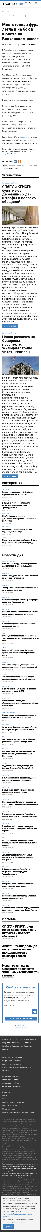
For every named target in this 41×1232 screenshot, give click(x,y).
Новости (5, 662)
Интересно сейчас (9, 183)
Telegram (6, 153)
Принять (8, 1226)
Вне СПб (5, 12)
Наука (4, 633)
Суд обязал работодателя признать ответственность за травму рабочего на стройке (19, 828)
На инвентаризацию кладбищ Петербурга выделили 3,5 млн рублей (20, 600)
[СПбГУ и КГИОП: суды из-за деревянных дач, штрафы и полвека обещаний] (20, 215)
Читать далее (10, 326)
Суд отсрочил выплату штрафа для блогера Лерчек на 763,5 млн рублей (17, 767)
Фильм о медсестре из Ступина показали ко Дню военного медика (20, 576)
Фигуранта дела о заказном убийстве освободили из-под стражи (18, 885)
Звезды (4, 538)
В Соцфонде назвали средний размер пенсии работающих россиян (18, 791)
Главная (5, 16)
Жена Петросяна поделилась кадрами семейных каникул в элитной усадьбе (18, 678)
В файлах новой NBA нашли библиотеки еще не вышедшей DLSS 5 (19, 690)
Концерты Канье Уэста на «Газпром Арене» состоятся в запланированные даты (18, 652)
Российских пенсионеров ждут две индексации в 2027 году (17, 530)
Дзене (14, 153)
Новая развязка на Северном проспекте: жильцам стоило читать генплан (18, 344)
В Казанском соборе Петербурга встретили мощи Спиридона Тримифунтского (16, 505)
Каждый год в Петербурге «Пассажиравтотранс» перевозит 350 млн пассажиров (20, 703)
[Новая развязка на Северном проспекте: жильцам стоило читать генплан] (20, 365)
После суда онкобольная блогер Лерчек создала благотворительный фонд (19, 541)
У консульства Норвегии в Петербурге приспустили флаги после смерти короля (19, 815)
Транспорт (5, 514)
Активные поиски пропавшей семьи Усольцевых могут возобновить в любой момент (19, 842)
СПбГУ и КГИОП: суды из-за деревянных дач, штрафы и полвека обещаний (19, 194)
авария (12, 166)
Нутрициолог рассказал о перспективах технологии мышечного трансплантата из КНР (20, 638)
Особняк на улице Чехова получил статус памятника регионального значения (20, 613)
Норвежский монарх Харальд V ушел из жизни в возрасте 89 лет (19, 897)
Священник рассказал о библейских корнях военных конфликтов (17, 493)
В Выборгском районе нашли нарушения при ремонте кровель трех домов (19, 779)
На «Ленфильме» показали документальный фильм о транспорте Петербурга (18, 518)
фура (17, 168)
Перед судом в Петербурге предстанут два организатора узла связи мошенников (20, 803)
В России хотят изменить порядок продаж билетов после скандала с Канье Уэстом (20, 909)
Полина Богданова (28, 45)
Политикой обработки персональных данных (18, 1215)
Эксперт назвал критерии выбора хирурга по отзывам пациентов (20, 588)
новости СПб (8, 168)
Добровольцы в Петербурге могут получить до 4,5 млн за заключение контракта (17, 857)
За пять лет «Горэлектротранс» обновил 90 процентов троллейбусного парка (19, 728)
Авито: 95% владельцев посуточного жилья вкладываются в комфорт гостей (19, 665)
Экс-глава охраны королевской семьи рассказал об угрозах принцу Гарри (18, 740)
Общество (5, 489)
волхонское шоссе (24, 166)
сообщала (24, 137)
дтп (35, 166)
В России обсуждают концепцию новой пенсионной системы (19, 625)
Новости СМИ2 (20, 1025)
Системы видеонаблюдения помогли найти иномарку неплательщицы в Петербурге (18, 753)
